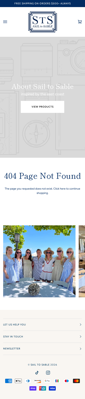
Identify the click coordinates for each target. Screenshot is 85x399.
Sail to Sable (40, 364)
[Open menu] (9, 22)
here (63, 188)
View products (43, 106)
